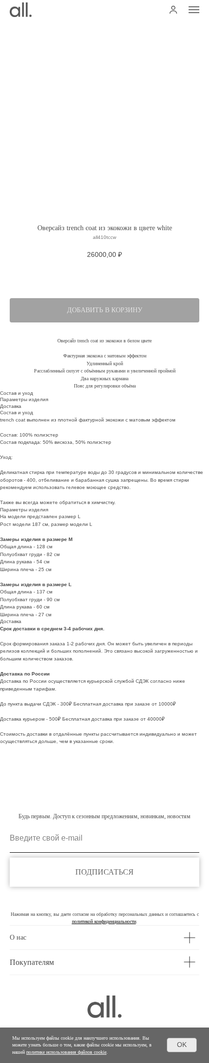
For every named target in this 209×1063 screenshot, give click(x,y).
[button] (173, 9)
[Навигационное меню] (194, 9)
